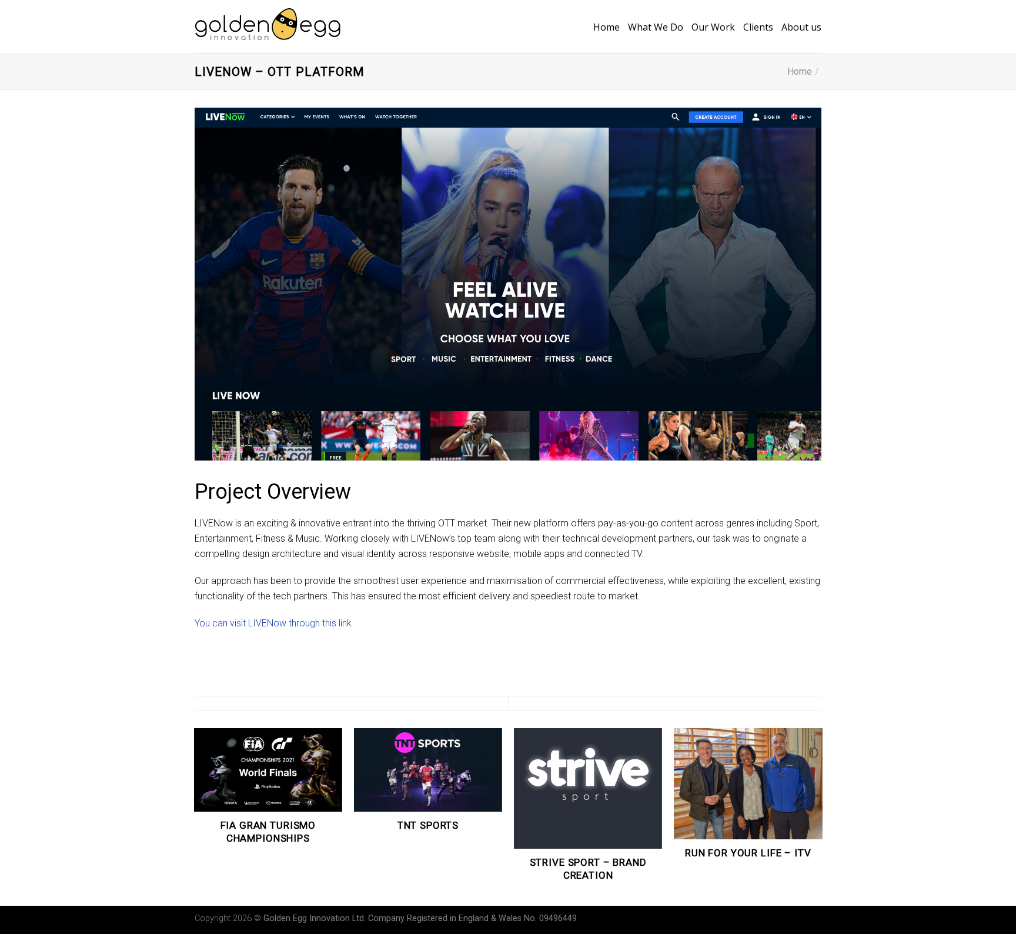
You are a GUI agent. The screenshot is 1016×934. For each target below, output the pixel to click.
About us (801, 27)
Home (606, 27)
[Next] (821, 816)
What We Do (655, 27)
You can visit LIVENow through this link (273, 623)
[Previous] (194, 816)
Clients (758, 27)
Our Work (713, 27)
